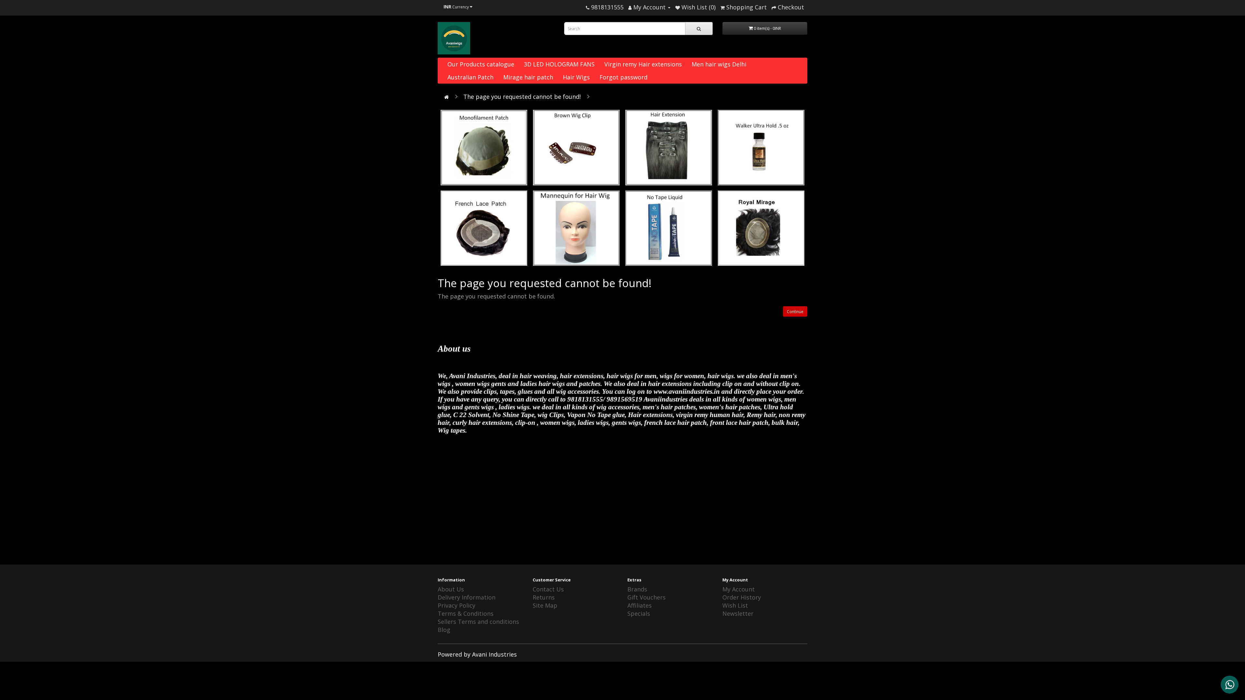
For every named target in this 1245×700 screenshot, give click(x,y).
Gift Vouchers (646, 597)
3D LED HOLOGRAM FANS (559, 64)
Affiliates (639, 605)
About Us (451, 589)
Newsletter (737, 613)
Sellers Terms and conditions (478, 621)
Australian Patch (470, 77)
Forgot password (623, 77)
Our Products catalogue (480, 64)
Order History (741, 597)
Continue (795, 311)
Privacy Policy (456, 605)
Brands (637, 589)
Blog (444, 630)
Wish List (735, 605)
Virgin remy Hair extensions (643, 64)
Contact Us (548, 589)
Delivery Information (466, 597)
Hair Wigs (576, 77)
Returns (544, 597)
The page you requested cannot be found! (522, 96)
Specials (638, 613)
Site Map (545, 605)
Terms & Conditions (465, 613)
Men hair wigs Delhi (719, 64)
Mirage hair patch (528, 77)
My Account (738, 589)
